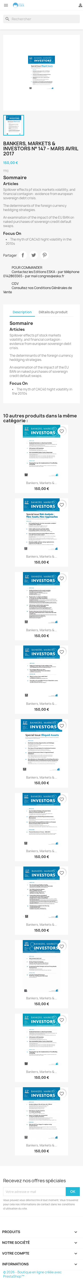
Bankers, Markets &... (41, 483)
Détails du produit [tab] (53, 312)
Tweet (33, 255)
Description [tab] (22, 312)
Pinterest (44, 255)
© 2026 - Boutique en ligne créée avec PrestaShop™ (32, 1274)
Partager (23, 255)
